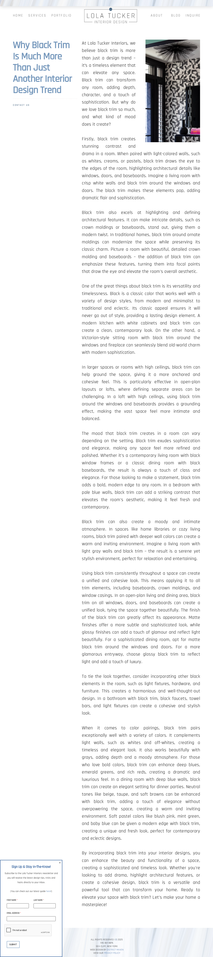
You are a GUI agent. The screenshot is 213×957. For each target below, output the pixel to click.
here (48, 891)
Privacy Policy (112, 953)
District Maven (115, 949)
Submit (13, 944)
